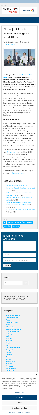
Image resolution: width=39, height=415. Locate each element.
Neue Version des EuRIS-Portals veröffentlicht (20, 209)
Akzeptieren (19, 397)
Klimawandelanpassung (13, 329)
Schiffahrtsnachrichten (13, 348)
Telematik (13, 44)
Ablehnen (19, 403)
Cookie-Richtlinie (12, 412)
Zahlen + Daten (10, 371)
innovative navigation (14, 223)
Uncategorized (10, 361)
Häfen (8, 324)
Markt (7, 336)
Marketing (9, 334)
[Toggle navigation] (36, 1)
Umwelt (8, 359)
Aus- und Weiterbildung (13, 315)
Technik (8, 352)
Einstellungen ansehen (19, 408)
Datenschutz (21, 412)
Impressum (28, 412)
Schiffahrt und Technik (18, 173)
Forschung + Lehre (12, 322)
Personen (9, 341)
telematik (16, 226)
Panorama (9, 338)
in (4, 223)
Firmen (8, 44)
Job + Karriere (10, 327)
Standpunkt (9, 350)
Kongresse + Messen (12, 331)
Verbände (9, 364)
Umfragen (9, 357)
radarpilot (7, 226)
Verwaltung (9, 366)
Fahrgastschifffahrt (12, 318)
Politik (8, 343)
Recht (7, 345)
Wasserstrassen (11, 368)
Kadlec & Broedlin (12, 152)
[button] (36, 374)
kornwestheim (27, 223)
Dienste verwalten (19, 392)
